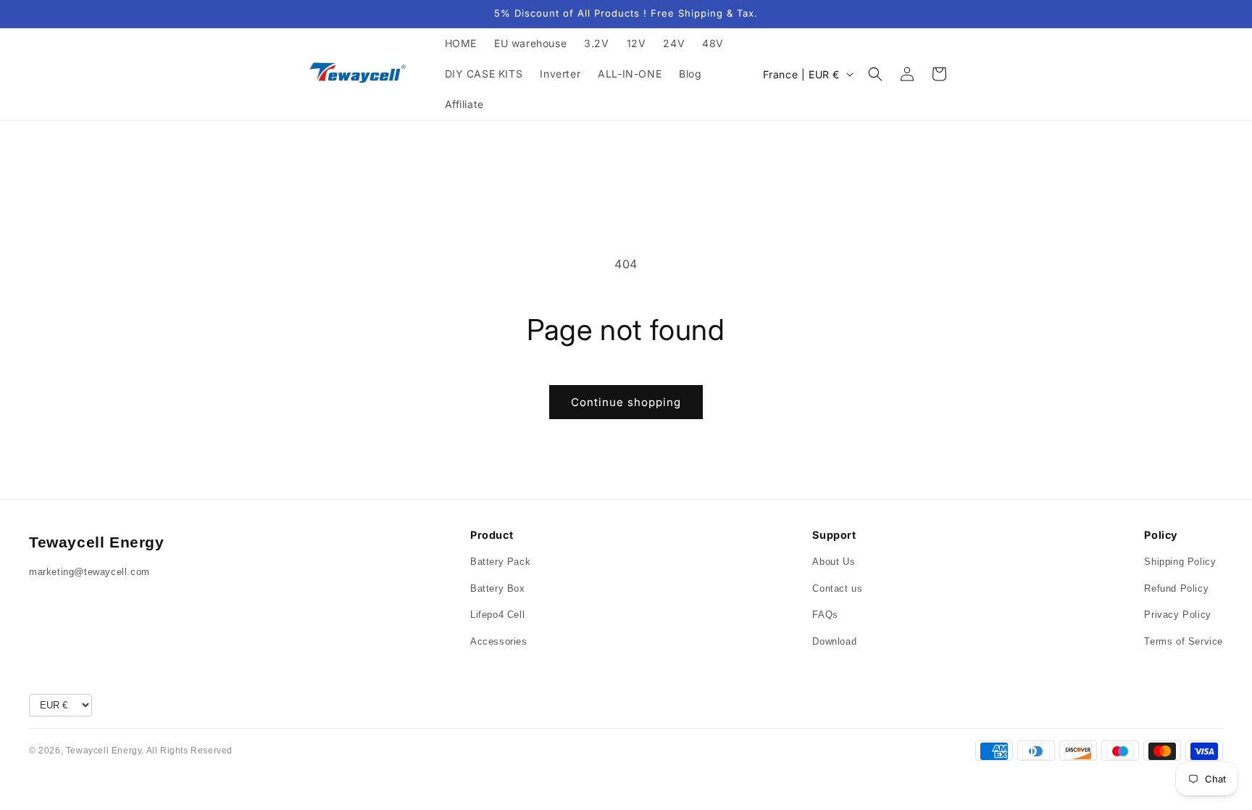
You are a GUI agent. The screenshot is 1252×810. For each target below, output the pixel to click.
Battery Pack (500, 561)
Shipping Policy (1180, 561)
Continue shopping (626, 402)
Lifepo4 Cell (497, 614)
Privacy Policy (1177, 614)
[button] (875, 74)
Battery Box (497, 588)
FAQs (825, 614)
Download (834, 641)
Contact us (837, 588)
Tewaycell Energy (96, 542)
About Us (833, 561)
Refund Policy (1176, 588)
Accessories (498, 641)
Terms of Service (1183, 641)
